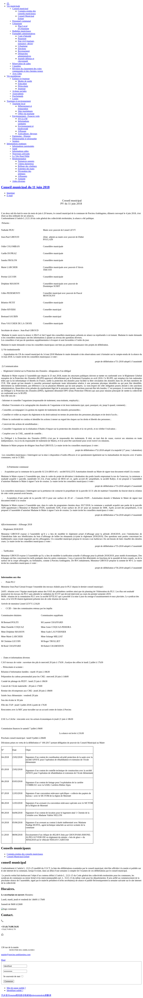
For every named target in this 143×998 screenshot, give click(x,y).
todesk (42, 995)
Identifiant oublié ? (15, 990)
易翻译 (48, 995)
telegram (35, 995)
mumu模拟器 (16, 995)
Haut (3, 960)
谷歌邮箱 (26, 995)
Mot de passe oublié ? (16, 988)
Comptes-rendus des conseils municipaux (25, 854)
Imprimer (11, 193)
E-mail (10, 195)
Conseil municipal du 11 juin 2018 (25, 187)
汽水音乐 (5, 995)
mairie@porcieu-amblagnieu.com (15, 954)
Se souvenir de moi (11, 976)
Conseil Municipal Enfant (18, 856)
